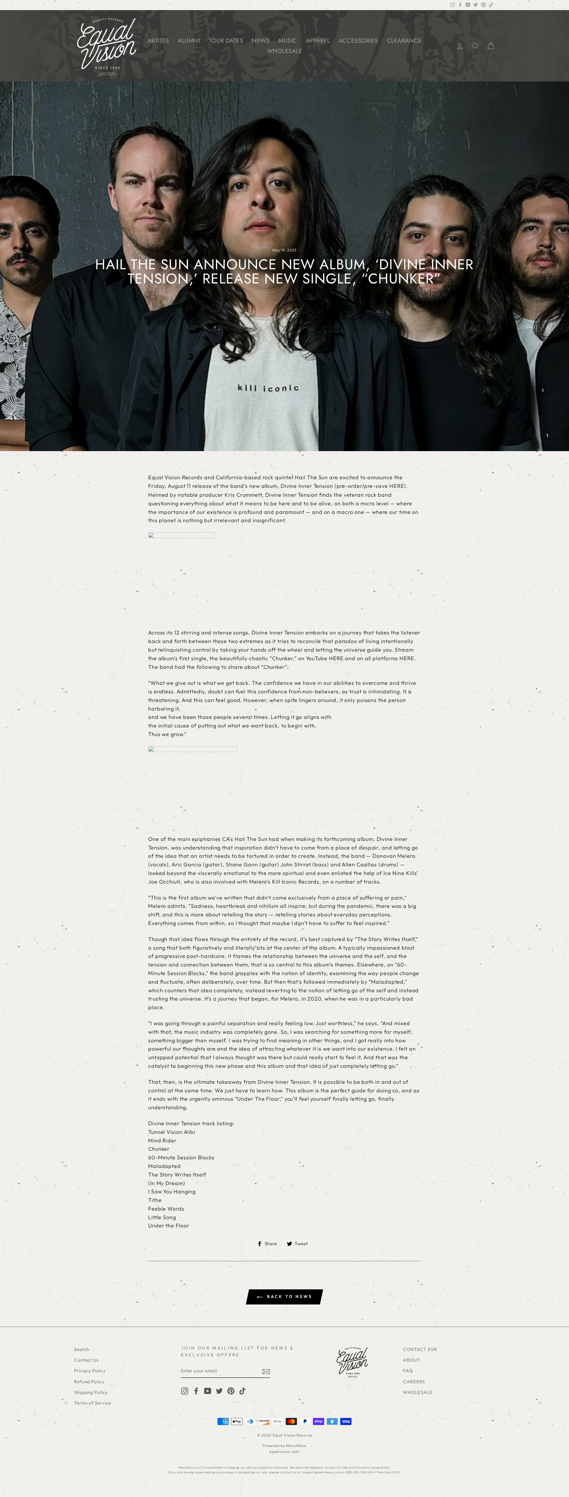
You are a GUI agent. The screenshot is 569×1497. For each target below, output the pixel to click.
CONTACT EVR (420, 1349)
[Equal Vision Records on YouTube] (207, 1390)
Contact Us (86, 1360)
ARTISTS (158, 40)
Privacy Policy (90, 1370)
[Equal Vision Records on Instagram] (184, 1390)
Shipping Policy (91, 1392)
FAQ (408, 1370)
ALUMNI (189, 40)
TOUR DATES (226, 40)
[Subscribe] (266, 1371)
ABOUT (411, 1360)
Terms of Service (92, 1403)
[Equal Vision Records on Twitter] (219, 1390)
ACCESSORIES (358, 40)
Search (81, 1349)
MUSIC (288, 40)
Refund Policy (89, 1381)
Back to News (289, 1296)
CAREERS (414, 1381)
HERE (396, 486)
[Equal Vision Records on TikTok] (242, 1390)
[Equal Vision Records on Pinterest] (230, 1390)
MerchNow (296, 1445)
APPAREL (318, 40)
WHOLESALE (284, 51)
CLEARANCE (404, 40)
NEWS (261, 40)
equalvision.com (284, 1451)
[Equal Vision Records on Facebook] (196, 1390)
